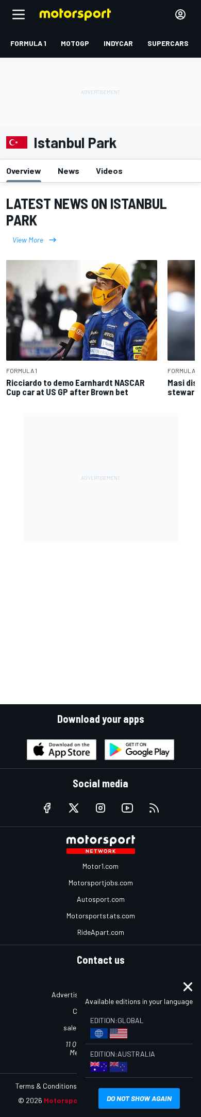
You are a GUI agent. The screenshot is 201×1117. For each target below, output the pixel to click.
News (68, 170)
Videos (109, 170)
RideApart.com (100, 932)
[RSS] (154, 808)
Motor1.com (100, 866)
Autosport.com (101, 899)
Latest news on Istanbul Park (86, 211)
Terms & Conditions (46, 1085)
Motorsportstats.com (100, 915)
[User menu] (180, 14)
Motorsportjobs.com (101, 882)
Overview (23, 170)
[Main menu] (18, 14)
